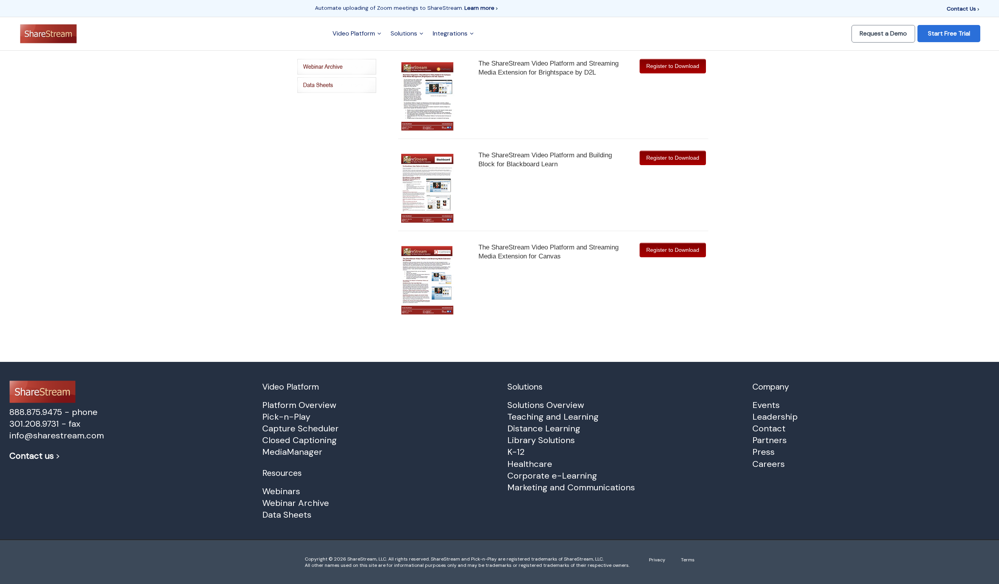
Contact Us (962, 8)
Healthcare (529, 464)
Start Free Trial (949, 33)
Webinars (281, 491)
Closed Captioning (299, 440)
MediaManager (292, 452)
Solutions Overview (545, 405)
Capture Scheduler (300, 428)
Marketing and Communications (571, 487)
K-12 (515, 452)
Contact (769, 428)
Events (766, 405)
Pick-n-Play (286, 416)
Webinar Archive (295, 503)
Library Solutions (541, 440)
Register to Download (672, 66)
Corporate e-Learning (552, 475)
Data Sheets (286, 514)
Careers (768, 464)
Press (763, 452)
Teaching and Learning (553, 416)
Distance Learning (543, 428)
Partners (769, 440)
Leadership (775, 416)
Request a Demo (883, 33)
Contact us (31, 455)
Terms (688, 560)
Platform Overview (299, 405)
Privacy (657, 560)
